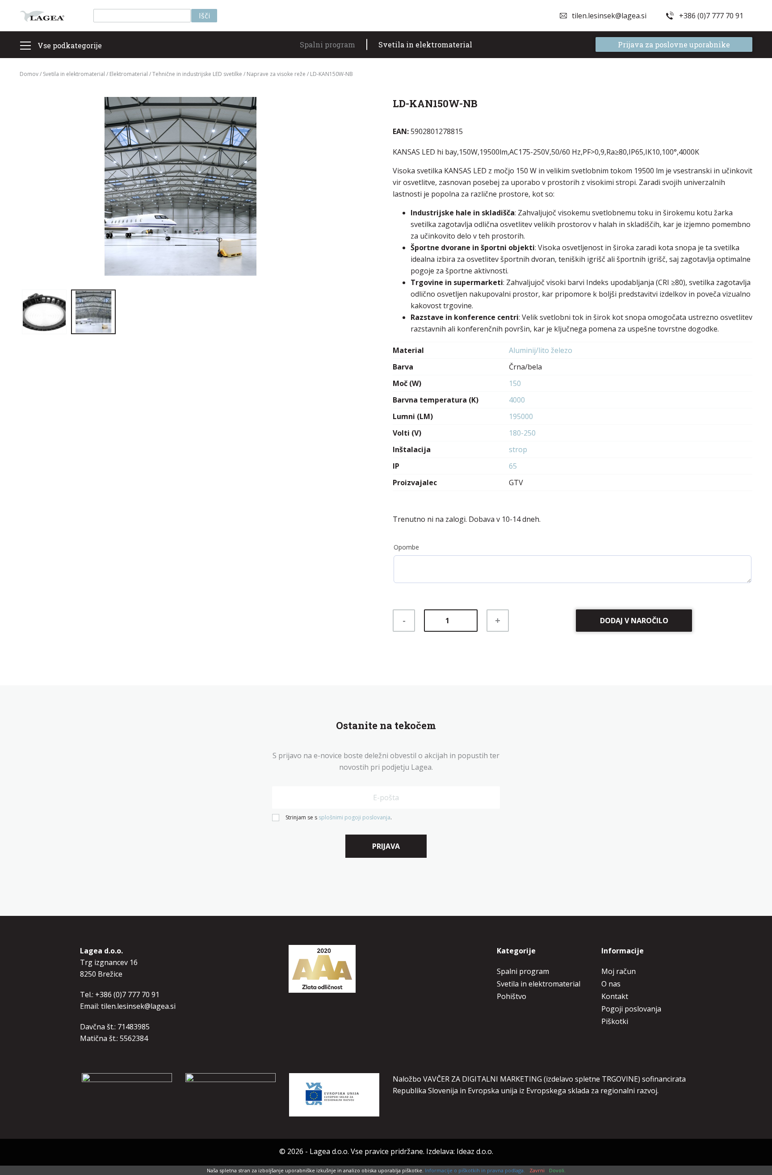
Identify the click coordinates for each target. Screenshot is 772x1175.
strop (518, 449)
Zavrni (537, 1170)
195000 (521, 416)
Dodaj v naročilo (634, 620)
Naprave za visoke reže (276, 74)
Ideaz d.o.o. (475, 1151)
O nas (611, 984)
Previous (37, 190)
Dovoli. (557, 1170)
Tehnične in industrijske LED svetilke (197, 74)
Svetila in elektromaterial (425, 44)
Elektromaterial (128, 74)
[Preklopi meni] (25, 45)
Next (323, 190)
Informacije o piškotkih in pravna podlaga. (475, 1170)
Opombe (406, 547)
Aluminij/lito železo (540, 350)
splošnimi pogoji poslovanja (354, 817)
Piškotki (614, 1021)
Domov (29, 74)
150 (515, 383)
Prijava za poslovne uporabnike (674, 44)
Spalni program (327, 44)
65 (513, 466)
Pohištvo (511, 996)
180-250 (522, 433)
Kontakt (614, 996)
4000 (517, 400)
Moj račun (618, 971)
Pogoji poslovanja (631, 1009)
